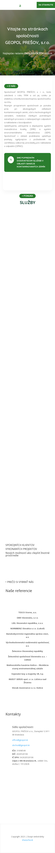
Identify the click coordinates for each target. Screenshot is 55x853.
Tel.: (7, 790)
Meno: (8, 780)
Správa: (9, 800)
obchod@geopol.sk (21, 745)
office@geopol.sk (20, 740)
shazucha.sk (27, 840)
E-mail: (9, 785)
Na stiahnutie (46, 5)
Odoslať (27, 809)
